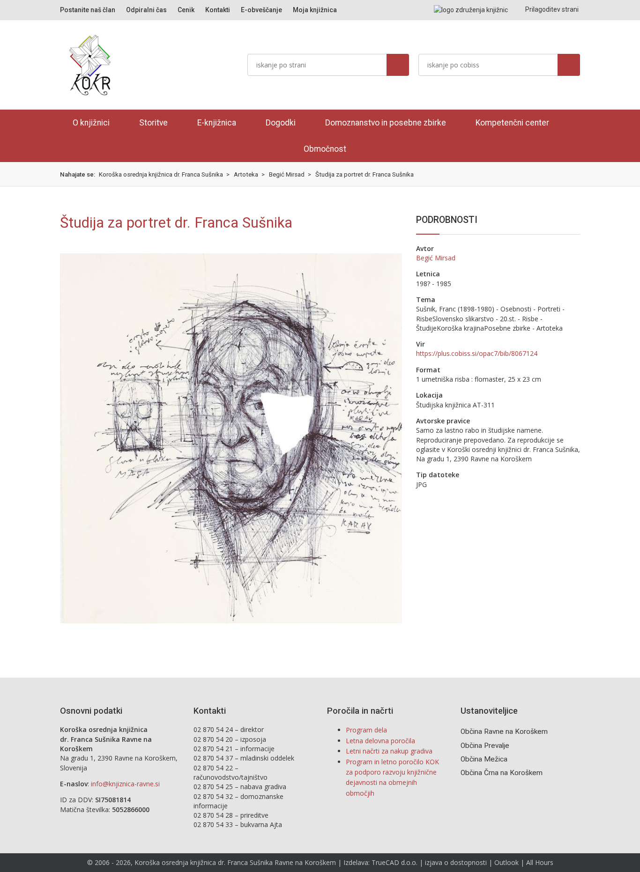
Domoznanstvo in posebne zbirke (385, 122)
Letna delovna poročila (380, 740)
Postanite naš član (87, 10)
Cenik (186, 10)
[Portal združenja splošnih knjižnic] (471, 10)
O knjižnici (91, 122)
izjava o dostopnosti (456, 862)
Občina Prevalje (485, 745)
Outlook (506, 862)
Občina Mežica (484, 759)
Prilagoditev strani (551, 9)
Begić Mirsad (435, 257)
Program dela (366, 729)
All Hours (539, 862)
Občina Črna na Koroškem (502, 773)
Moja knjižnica (315, 10)
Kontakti (217, 10)
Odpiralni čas (146, 10)
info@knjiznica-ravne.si (125, 783)
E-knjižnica (216, 122)
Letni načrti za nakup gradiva (389, 750)
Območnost (325, 149)
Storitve (153, 122)
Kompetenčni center (512, 122)
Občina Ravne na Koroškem (504, 731)
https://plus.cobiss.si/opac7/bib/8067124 (476, 353)
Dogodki (281, 122)
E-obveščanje (261, 10)
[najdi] (398, 65)
